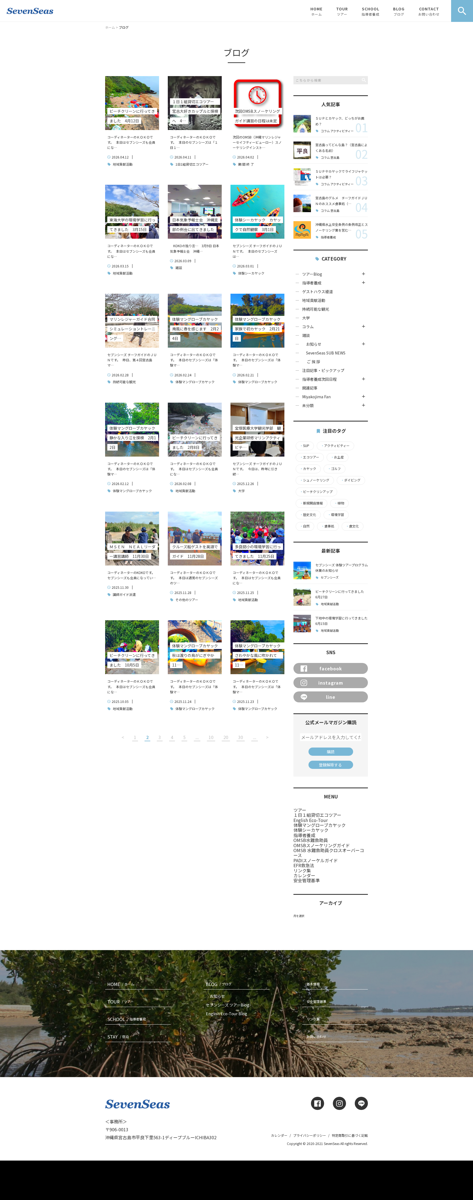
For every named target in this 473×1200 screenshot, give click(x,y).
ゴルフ (334, 469)
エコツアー (309, 457)
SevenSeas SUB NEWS (323, 353)
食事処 (327, 526)
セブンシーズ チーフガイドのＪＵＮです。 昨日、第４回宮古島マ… (132, 359)
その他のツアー (186, 599)
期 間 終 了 (245, 164)
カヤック (308, 469)
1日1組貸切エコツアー (192, 164)
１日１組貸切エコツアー (317, 815)
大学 (241, 490)
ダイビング (350, 480)
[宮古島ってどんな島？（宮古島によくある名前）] (302, 150)
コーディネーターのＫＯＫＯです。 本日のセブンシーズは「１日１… (194, 142)
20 (225, 737)
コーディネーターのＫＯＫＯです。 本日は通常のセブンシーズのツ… (194, 577)
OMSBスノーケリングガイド (321, 845)
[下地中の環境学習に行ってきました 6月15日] (302, 623)
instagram (330, 682)
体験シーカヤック (250, 273)
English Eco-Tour (310, 820)
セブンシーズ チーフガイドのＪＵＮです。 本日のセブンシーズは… (257, 250)
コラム (308, 326)
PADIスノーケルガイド (315, 860)
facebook (330, 668)
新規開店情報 (311, 503)
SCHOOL (370, 11)
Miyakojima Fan (316, 396)
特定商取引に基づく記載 (350, 1135)
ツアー (299, 810)
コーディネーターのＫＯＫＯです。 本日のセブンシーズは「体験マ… (194, 359)
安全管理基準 (306, 880)
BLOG (399, 11)
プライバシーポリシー (309, 1135)
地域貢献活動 (122, 164)
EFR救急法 (303, 865)
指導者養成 (328, 237)
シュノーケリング (314, 480)
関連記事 (310, 388)
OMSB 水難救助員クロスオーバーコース (328, 852)
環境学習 (336, 515)
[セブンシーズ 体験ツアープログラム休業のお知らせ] (302, 570)
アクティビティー (335, 446)
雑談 (178, 267)
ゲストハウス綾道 (317, 291)
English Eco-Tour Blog (226, 1013)
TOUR (342, 11)
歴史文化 (308, 515)
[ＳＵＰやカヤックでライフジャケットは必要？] (302, 177)
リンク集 (302, 870)
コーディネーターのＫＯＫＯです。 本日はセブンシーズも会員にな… (131, 142)
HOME (316, 11)
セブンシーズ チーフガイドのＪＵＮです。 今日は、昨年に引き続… (257, 468)
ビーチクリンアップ (316, 492)
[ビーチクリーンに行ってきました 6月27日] (302, 597)
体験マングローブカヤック (195, 381)
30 (240, 737)
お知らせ (313, 344)
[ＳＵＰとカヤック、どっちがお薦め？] (302, 123)
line (330, 697)
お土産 (337, 457)
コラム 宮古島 (330, 157)
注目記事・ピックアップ (323, 370)
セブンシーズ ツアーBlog (227, 1005)
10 (211, 737)
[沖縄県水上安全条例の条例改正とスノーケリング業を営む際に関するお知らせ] (302, 230)
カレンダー (304, 875)
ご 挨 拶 (313, 361)
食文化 (352, 526)
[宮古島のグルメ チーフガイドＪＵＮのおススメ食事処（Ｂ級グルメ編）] (302, 203)
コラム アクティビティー (337, 131)
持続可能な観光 (124, 381)
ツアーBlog (312, 274)
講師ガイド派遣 (124, 594)
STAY (118, 1036)
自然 (305, 526)
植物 (339, 503)
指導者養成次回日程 (319, 379)
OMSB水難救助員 (310, 840)
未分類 (308, 405)
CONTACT (429, 11)
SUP (304, 446)
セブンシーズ (330, 577)
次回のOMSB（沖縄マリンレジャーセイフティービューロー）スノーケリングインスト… (257, 142)
